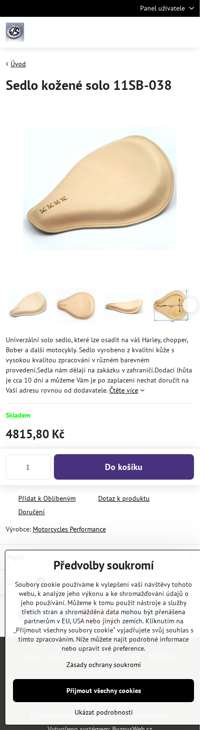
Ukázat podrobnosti (104, 712)
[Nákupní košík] (165, 32)
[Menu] (188, 32)
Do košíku (123, 466)
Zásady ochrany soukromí (103, 664)
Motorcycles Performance (69, 529)
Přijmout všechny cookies (103, 690)
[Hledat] (142, 32)
